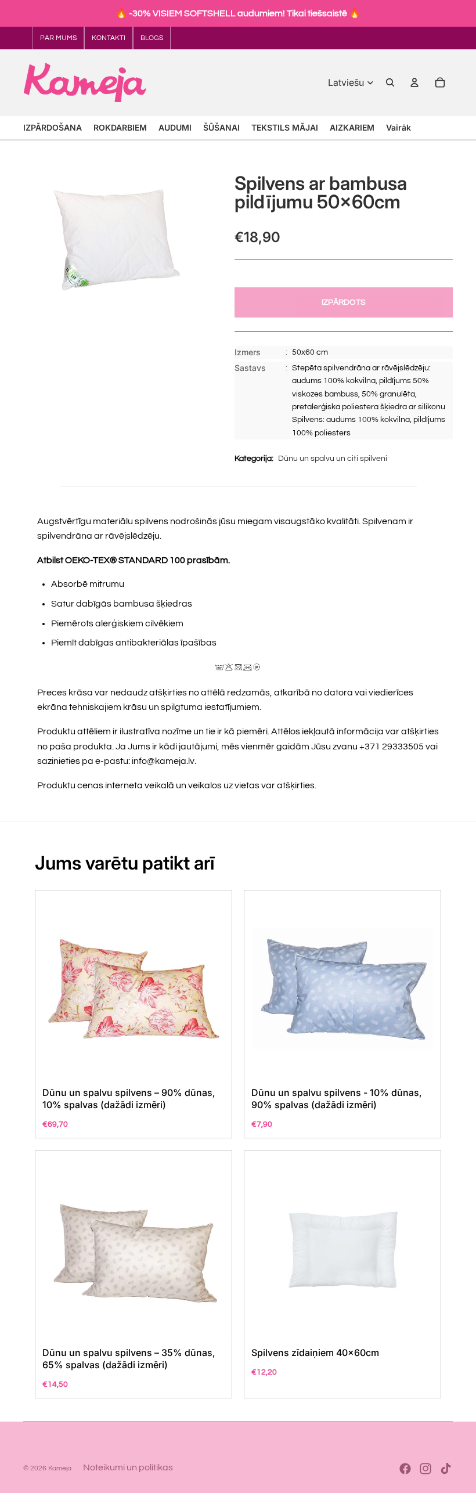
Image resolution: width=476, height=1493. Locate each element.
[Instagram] (425, 1469)
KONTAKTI (108, 38)
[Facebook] (405, 1469)
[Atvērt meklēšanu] (390, 82)
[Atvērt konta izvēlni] (414, 82)
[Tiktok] (446, 1469)
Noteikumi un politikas (128, 1467)
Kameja (59, 1468)
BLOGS (151, 38)
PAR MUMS (58, 38)
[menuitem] (398, 127)
